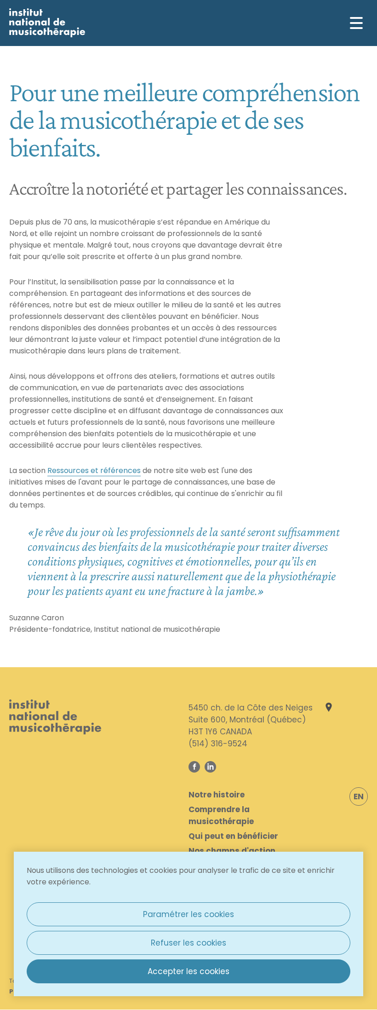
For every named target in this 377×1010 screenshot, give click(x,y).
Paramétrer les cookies (188, 914)
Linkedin (210, 767)
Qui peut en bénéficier (233, 836)
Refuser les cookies (188, 942)
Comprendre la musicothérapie (221, 815)
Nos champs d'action (231, 850)
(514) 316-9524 (217, 743)
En (359, 796)
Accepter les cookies (188, 971)
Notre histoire (216, 794)
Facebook (194, 767)
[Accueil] (47, 22)
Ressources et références (94, 470)
